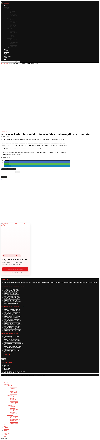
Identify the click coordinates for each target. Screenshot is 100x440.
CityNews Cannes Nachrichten (11, 296)
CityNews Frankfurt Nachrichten (12, 309)
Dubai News (12, 19)
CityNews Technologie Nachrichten (12, 346)
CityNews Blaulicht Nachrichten (12, 340)
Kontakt (6, 367)
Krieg (5, 59)
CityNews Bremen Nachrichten (11, 294)
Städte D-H (9, 18)
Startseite (6, 5)
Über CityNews (8, 365)
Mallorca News (13, 36)
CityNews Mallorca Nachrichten (12, 319)
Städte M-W (9, 38)
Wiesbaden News (13, 45)
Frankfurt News (13, 24)
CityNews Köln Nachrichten (11, 315)
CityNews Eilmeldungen (10, 344)
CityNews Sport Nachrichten (11, 337)
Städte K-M (9, 28)
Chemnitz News (13, 15)
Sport (5, 49)
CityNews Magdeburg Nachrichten (12, 316)
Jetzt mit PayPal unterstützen (15, 269)
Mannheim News (13, 32)
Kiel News (12, 29)
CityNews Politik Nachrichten (11, 336)
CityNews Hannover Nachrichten (12, 312)
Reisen (5, 57)
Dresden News (13, 17)
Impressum (6, 369)
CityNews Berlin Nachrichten (11, 292)
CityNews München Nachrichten (12, 322)
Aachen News (13, 10)
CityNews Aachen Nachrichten (11, 290)
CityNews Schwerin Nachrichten (12, 326)
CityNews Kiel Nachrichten (11, 313)
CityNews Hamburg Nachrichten (12, 310)
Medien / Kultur (7, 56)
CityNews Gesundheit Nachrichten (12, 342)
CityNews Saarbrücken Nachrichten (13, 324)
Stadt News (6, 7)
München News (13, 39)
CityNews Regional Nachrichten (12, 350)
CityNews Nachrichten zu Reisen (12, 347)
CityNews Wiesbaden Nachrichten (12, 329)
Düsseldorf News (13, 21)
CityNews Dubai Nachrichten (11, 300)
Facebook (3, 358)
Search (17, 61)
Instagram (3, 359)
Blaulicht (6, 50)
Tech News (6, 52)
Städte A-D (9, 8)
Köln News (12, 31)
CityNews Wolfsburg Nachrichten (12, 330)
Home (2, 63)
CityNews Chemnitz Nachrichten (12, 297)
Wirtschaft (6, 54)
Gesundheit (6, 47)
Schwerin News (13, 40)
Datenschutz (7, 368)
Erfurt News (12, 22)
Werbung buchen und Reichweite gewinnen (14, 371)
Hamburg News (13, 25)
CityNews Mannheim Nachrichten (12, 320)
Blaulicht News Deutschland (11, 289)
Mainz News (12, 35)
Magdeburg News (13, 33)
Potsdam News (13, 43)
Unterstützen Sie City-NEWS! (11, 372)
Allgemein (6, 63)
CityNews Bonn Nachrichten (11, 293)
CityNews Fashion (8, 351)
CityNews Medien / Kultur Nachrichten (13, 343)
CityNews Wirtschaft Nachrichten (12, 339)
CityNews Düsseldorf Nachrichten (12, 301)
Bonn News (12, 12)
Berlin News (12, 11)
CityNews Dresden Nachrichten (12, 299)
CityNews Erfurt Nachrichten (11, 303)
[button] (6, 160)
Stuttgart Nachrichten (14, 42)
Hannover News (13, 26)
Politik (5, 53)
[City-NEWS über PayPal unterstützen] (15, 238)
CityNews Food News (9, 349)
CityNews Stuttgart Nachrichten (12, 327)
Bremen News (13, 14)
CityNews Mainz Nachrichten (11, 317)
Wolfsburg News (13, 46)
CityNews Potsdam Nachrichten (12, 323)
